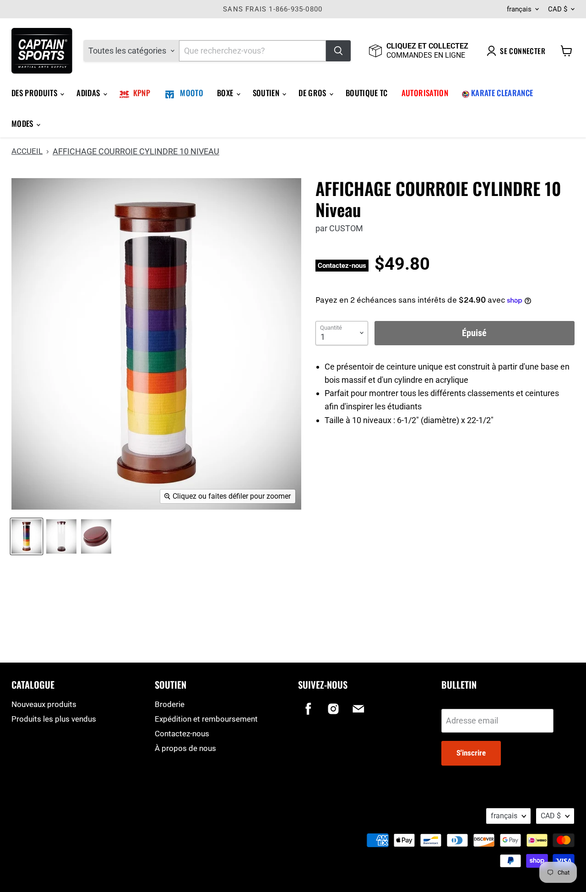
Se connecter (522, 50)
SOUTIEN (267, 92)
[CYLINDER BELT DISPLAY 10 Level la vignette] (27, 536)
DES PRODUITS (35, 92)
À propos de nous (185, 748)
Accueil (27, 151)
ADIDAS (89, 92)
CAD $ (557, 9)
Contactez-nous (182, 733)
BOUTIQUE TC (367, 92)
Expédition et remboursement (206, 718)
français (519, 9)
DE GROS (313, 92)
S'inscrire (471, 752)
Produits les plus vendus (53, 718)
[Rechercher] (338, 50)
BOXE (226, 92)
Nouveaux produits (43, 704)
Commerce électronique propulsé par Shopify (69, 826)
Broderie (169, 704)
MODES (23, 123)
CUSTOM (346, 228)
